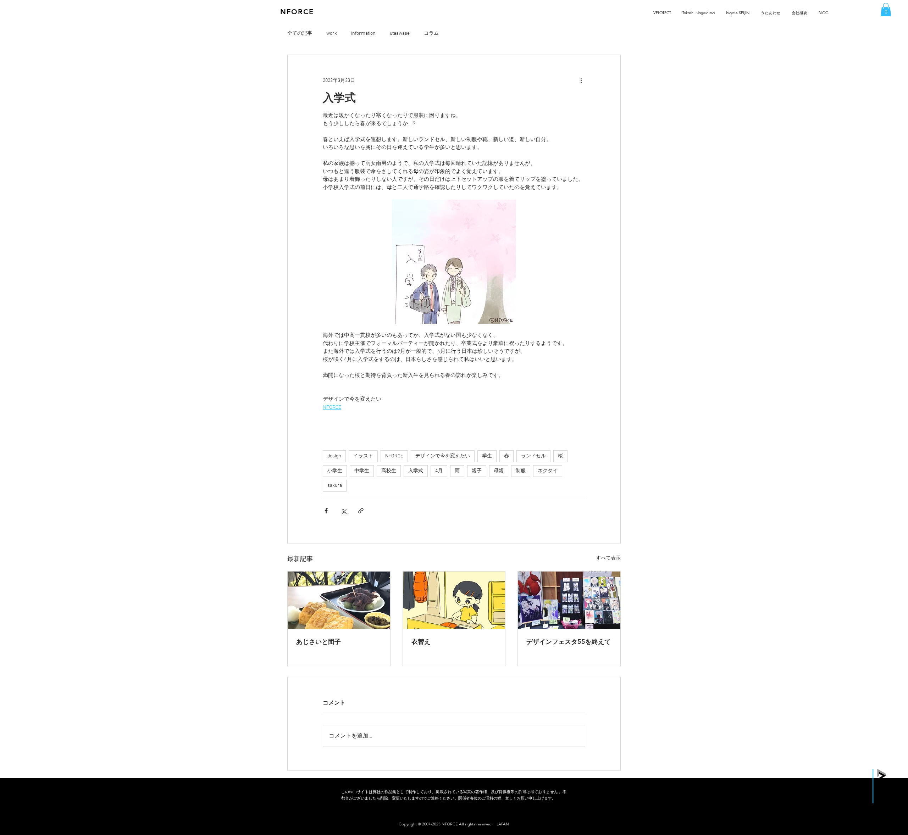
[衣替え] (454, 600)
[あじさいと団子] (339, 600)
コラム (431, 33)
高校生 (388, 471)
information (363, 33)
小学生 (334, 471)
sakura (334, 486)
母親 (499, 471)
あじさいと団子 (318, 642)
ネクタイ (548, 471)
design (334, 456)
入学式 (415, 471)
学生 (487, 456)
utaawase (400, 33)
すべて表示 (608, 558)
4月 (439, 471)
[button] (885, 9)
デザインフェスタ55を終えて (568, 642)
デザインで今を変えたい (442, 456)
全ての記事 (299, 33)
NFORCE (394, 456)
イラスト (363, 456)
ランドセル (533, 456)
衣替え (421, 642)
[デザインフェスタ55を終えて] (569, 600)
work (331, 33)
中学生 (361, 471)
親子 (477, 471)
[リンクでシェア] (361, 510)
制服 (521, 471)
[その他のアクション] (581, 80)
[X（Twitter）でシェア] (343, 510)
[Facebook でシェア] (326, 510)
